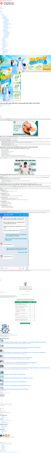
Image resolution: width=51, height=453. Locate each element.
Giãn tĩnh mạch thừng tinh (7, 23)
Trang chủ (2, 14)
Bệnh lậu (4, 41)
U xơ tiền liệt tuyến (6, 32)
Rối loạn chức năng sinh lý (4, 44)
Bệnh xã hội (2, 449)
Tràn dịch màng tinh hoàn (7, 24)
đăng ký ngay (2, 395)
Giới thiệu (2, 416)
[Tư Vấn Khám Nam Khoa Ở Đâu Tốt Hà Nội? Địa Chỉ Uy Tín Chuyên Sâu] (1, 355)
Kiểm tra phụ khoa (5, 51)
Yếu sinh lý (4, 47)
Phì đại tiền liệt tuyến (7, 31)
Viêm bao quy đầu (6, 21)
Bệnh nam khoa (3, 448)
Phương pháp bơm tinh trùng (8, 27)
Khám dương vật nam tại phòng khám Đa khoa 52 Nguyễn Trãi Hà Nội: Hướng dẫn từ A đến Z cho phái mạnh (25, 367)
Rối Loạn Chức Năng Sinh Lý (5, 426)
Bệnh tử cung (4, 49)
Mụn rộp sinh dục (5, 42)
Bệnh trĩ (4, 39)
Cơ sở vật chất (3, 417)
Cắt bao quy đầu (6, 19)
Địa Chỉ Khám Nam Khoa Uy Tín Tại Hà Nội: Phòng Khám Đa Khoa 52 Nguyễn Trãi (18, 362)
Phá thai (4, 53)
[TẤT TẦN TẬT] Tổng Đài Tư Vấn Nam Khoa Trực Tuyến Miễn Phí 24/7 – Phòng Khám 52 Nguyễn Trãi (23, 352)
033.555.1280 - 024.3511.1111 (5, 422)
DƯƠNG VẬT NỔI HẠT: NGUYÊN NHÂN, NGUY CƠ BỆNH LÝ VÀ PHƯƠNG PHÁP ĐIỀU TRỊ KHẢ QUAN (23, 342)
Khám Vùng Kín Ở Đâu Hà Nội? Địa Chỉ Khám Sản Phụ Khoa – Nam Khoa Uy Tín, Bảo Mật (20, 347)
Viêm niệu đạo (6, 36)
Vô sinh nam (5, 29)
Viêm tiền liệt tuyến (6, 34)
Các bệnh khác (5, 54)
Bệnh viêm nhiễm (3, 17)
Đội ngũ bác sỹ (5, 16)
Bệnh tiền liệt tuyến (3, 431)
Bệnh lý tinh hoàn (5, 22)
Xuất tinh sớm (4, 46)
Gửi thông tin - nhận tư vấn (25, 294)
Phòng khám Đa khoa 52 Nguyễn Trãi (6, 420)
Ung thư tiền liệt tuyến (7, 33)
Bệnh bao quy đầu (5, 18)
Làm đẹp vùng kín (5, 52)
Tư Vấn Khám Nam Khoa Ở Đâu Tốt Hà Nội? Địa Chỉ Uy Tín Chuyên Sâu (16, 357)
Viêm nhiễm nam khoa (6, 37)
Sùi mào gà (4, 43)
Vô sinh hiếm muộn (5, 26)
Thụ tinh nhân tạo (6, 28)
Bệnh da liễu (4, 38)
